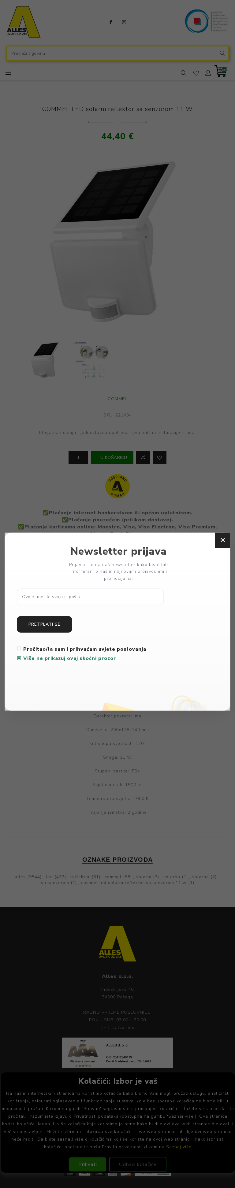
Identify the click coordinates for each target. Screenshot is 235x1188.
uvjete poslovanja (122, 649)
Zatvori (222, 540)
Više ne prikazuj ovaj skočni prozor (69, 658)
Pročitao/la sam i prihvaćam (84, 649)
